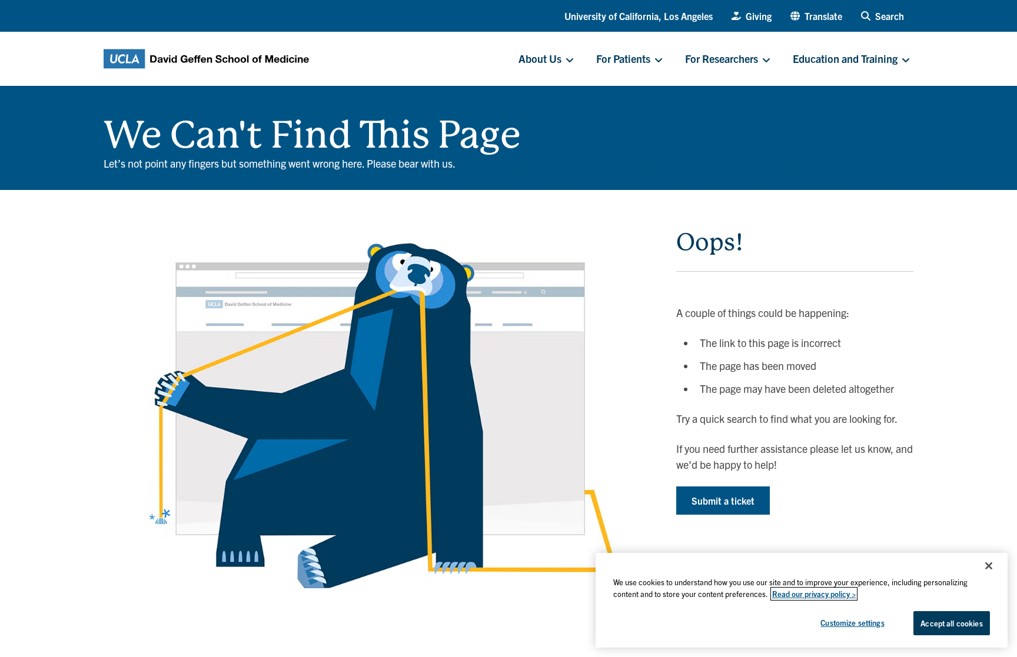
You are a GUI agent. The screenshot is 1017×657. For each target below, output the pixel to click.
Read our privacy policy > (814, 594)
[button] (816, 16)
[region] (802, 600)
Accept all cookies (951, 623)
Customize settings (852, 623)
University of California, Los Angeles (638, 16)
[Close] (989, 566)
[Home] (108, 109)
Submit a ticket (723, 500)
